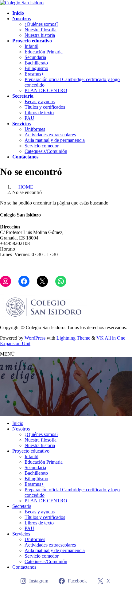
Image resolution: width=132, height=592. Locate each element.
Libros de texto (39, 112)
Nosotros (21, 428)
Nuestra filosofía (40, 29)
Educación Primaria (44, 51)
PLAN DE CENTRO (46, 90)
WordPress (35, 338)
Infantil (31, 46)
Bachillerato (36, 62)
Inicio (17, 423)
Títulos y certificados (45, 107)
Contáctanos (24, 567)
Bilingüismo (36, 68)
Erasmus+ (34, 73)
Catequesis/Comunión (46, 151)
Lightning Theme (73, 338)
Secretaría (21, 506)
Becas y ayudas (40, 101)
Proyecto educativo (30, 451)
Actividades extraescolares (50, 134)
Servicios (21, 533)
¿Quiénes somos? (41, 24)
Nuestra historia (40, 35)
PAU (29, 118)
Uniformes (35, 129)
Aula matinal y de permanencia (55, 140)
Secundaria (35, 57)
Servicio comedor (42, 145)
